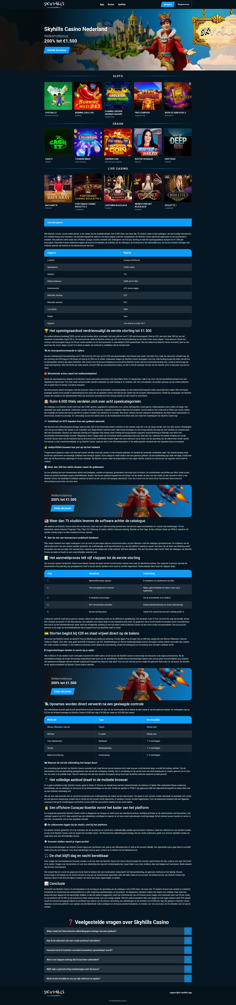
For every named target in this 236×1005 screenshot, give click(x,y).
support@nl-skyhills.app (181, 992)
